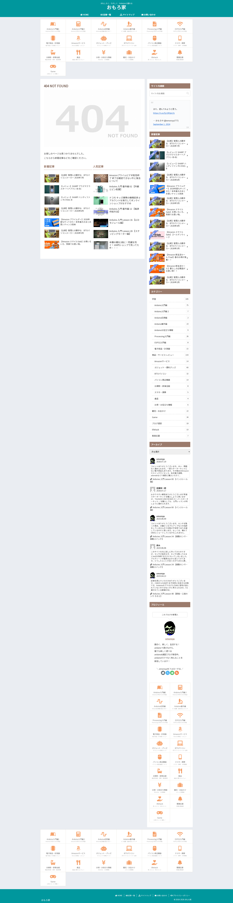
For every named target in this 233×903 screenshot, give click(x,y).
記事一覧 (131, 895)
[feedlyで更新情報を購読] (172, 673)
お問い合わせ (161, 895)
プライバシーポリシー (181, 895)
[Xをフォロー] (168, 673)
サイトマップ (146, 895)
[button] (188, 93)
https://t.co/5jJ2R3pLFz (164, 113)
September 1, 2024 (161, 124)
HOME (119, 895)
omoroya (170, 638)
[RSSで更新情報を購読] (177, 673)
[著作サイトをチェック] (163, 673)
